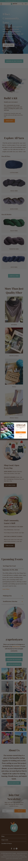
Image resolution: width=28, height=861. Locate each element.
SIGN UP (20, 432)
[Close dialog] (26, 423)
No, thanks (20, 436)
